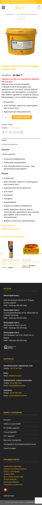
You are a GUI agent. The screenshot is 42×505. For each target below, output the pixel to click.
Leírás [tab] (4, 140)
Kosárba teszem (22, 117)
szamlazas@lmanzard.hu (18, 395)
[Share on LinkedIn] (21, 132)
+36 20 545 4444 (15, 393)
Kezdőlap (9, 14)
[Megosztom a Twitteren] (10, 132)
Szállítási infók (9, 474)
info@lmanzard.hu (15, 376)
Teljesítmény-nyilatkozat (11, 229)
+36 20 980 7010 (15, 383)
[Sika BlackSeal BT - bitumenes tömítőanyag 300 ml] (11, 249)
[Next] (37, 41)
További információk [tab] (10, 144)
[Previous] (5, 41)
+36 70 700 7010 (16, 368)
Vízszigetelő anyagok (27, 14)
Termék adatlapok (10, 479)
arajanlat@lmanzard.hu (17, 385)
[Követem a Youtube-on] (5, 489)
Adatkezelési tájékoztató (12, 466)
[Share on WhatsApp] (3, 132)
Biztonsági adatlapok (11, 482)
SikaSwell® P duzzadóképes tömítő (31, 263)
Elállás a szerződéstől (11, 471)
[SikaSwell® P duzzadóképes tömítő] (31, 249)
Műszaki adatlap (8, 225)
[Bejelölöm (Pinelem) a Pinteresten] (18, 132)
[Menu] (3, 7)
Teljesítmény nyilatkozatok (13, 484)
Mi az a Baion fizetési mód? (13, 477)
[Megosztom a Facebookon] (7, 132)
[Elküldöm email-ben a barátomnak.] (14, 132)
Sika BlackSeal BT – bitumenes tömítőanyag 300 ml (11, 263)
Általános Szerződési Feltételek (15, 469)
